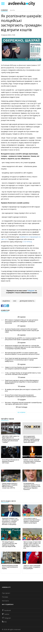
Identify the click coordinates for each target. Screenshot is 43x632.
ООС (14, 301)
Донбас (12, 10)
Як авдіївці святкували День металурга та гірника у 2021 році (23, 390)
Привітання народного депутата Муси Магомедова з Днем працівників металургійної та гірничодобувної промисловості (22, 382)
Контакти (5, 601)
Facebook (7, 610)
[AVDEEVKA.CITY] (21, 4)
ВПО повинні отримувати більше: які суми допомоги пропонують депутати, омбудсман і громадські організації (21, 321)
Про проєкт (6, 593)
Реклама (5, 597)
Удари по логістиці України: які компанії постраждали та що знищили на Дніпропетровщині (23, 368)
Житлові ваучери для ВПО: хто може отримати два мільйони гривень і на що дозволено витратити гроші (22, 353)
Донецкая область (27, 301)
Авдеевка (6, 301)
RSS (5, 622)
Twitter (6, 614)
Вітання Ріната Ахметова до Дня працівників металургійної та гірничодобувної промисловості (20, 395)
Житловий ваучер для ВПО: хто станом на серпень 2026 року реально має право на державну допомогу (22, 338)
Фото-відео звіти (8, 501)
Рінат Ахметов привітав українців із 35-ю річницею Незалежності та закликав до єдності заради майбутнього (21, 360)
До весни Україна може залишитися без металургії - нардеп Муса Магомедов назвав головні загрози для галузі (22, 330)
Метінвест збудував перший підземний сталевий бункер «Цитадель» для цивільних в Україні (23, 403)
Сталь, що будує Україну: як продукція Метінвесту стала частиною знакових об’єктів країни (23, 373)
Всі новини (21, 412)
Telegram (30, 291)
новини (4, 10)
